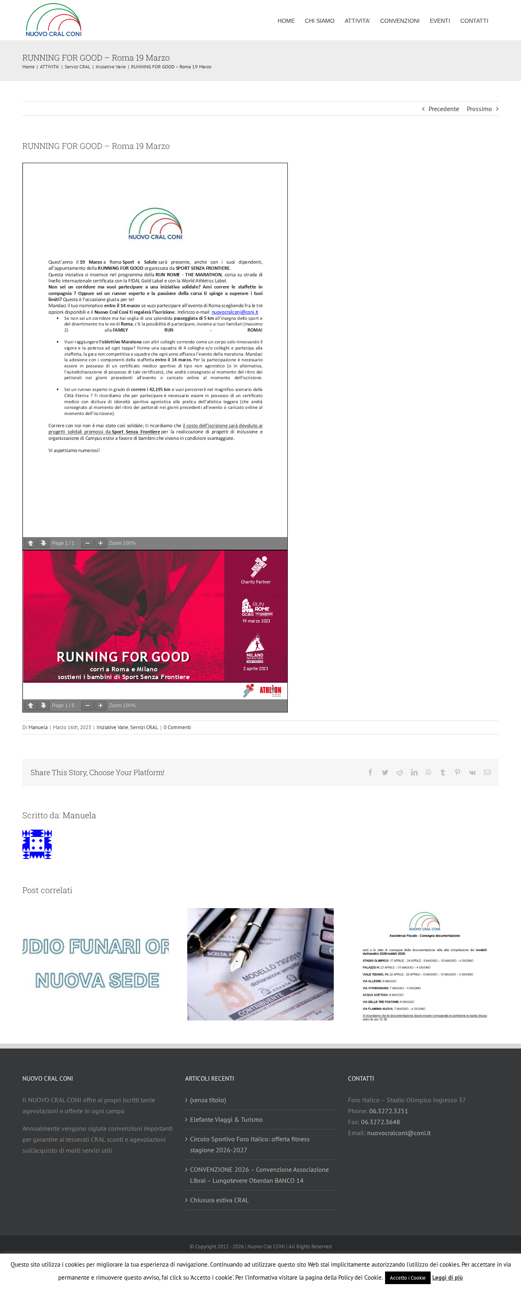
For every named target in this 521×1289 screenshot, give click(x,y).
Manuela (38, 727)
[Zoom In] (100, 543)
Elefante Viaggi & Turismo (226, 1119)
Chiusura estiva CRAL (219, 1200)
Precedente (444, 109)
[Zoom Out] (87, 543)
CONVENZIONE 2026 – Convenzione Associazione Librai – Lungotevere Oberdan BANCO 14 (259, 1174)
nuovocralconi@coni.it (399, 1133)
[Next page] (43, 543)
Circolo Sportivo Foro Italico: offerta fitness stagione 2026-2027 (250, 1144)
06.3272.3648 (380, 1122)
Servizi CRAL (144, 727)
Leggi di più (447, 1277)
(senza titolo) (208, 1100)
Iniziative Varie (112, 727)
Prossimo (479, 109)
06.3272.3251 (388, 1111)
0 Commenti (177, 727)
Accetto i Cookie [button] (408, 1277)
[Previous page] (30, 543)
